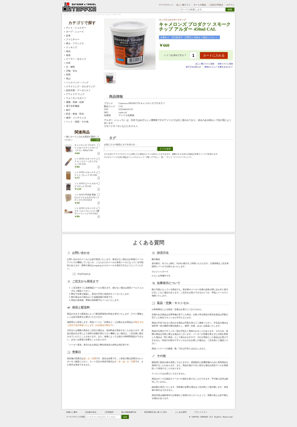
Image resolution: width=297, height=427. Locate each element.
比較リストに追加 (225, 64)
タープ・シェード (75, 31)
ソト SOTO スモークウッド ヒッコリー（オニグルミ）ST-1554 (86, 161)
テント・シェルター (76, 27)
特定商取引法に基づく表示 (155, 412)
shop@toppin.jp (83, 274)
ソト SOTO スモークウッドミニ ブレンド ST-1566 (85, 173)
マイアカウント (166, 5)
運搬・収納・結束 (75, 102)
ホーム (66, 14)
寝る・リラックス (75, 43)
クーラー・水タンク (76, 59)
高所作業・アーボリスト (78, 90)
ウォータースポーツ (76, 98)
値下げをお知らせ (193, 67)
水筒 (68, 63)
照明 (68, 74)
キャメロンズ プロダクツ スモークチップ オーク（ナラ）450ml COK (86, 148)
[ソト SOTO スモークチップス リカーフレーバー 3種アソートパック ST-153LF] (68, 211)
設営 (68, 35)
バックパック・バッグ (77, 82)
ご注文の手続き (216, 5)
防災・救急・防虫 (75, 113)
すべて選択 (95, 140)
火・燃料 (70, 67)
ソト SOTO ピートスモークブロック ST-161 (85, 184)
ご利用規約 (109, 412)
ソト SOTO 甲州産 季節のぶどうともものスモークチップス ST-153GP (86, 197)
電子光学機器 (72, 106)
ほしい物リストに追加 (205, 64)
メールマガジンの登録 (75, 417)
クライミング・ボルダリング (80, 86)
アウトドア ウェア (75, 94)
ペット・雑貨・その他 (77, 121)
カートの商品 (200, 5)
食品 (68, 51)
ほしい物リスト (183, 5)
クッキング (71, 47)
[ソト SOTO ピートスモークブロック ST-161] (68, 186)
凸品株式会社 (90, 412)
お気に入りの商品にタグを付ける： (120, 144)
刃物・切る (71, 71)
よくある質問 (180, 412)
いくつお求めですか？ (175, 55)
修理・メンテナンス (76, 117)
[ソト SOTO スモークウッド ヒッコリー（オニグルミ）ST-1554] (68, 162)
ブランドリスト (200, 412)
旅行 (68, 110)
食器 (68, 55)
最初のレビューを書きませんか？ (219, 67)
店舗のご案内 (71, 412)
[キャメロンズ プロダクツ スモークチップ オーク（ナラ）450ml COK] (68, 148)
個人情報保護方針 (128, 412)
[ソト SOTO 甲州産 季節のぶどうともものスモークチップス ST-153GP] (68, 197)
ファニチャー (72, 39)
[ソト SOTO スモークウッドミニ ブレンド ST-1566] (68, 175)
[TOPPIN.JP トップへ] (79, 8)
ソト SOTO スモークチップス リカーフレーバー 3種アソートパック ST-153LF (86, 211)
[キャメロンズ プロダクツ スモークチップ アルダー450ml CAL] (110, 78)
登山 (68, 78)
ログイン (230, 5)
